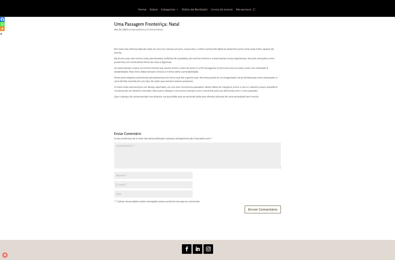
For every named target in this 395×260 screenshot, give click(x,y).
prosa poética (137, 29)
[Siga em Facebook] (186, 249)
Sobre (154, 9)
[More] (2, 28)
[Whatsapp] (2, 24)
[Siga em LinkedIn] (197, 249)
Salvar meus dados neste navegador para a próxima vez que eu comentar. (159, 201)
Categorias (168, 9)
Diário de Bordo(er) (195, 9)
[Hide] (1, 34)
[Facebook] (2, 19)
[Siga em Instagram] (208, 249)
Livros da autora (222, 9)
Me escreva (243, 9)
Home (142, 9)
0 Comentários (154, 29)
